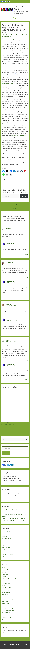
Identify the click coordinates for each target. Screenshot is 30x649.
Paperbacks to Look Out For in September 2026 (13, 520)
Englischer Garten (23, 50)
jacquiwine (8, 304)
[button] (28, 1)
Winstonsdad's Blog (6, 617)
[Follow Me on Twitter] (5, 1)
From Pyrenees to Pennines (8, 590)
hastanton (8, 228)
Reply (27, 239)
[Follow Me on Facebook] (4, 1)
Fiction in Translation (6, 534)
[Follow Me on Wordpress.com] (9, 1)
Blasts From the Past (6, 531)
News (20, 34)
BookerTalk (4, 572)
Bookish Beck (5, 574)
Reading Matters (5, 603)
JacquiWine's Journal (6, 592)
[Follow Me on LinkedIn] (7, 1)
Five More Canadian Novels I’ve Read (10, 512)
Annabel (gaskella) (10, 262)
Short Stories (5, 549)
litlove (7, 340)
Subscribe (24, 196)
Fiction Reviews (14, 34)
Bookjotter (4, 576)
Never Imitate (5, 601)
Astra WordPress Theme (18, 646)
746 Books (4, 567)
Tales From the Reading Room (9, 608)
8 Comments (10, 36)
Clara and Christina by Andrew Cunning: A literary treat (14, 509)
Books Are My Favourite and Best (9, 578)
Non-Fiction (4, 543)
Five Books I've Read (6, 538)
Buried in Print (5, 581)
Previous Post (15, 204)
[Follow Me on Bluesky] (2, 1)
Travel (23, 34)
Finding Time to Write (7, 587)
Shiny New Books (6, 605)
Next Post (15, 208)
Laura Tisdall (4, 594)
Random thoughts (6, 547)
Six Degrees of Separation (8, 552)
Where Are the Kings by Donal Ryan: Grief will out (13, 518)
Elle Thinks (4, 585)
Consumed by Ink (6, 583)
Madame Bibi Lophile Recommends (10, 599)
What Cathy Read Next (7, 614)
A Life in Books (18, 8)
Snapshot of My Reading (7, 554)
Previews (4, 545)
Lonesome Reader (6, 596)
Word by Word (5, 619)
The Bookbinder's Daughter (8, 610)
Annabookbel (5, 569)
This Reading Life (6, 612)
